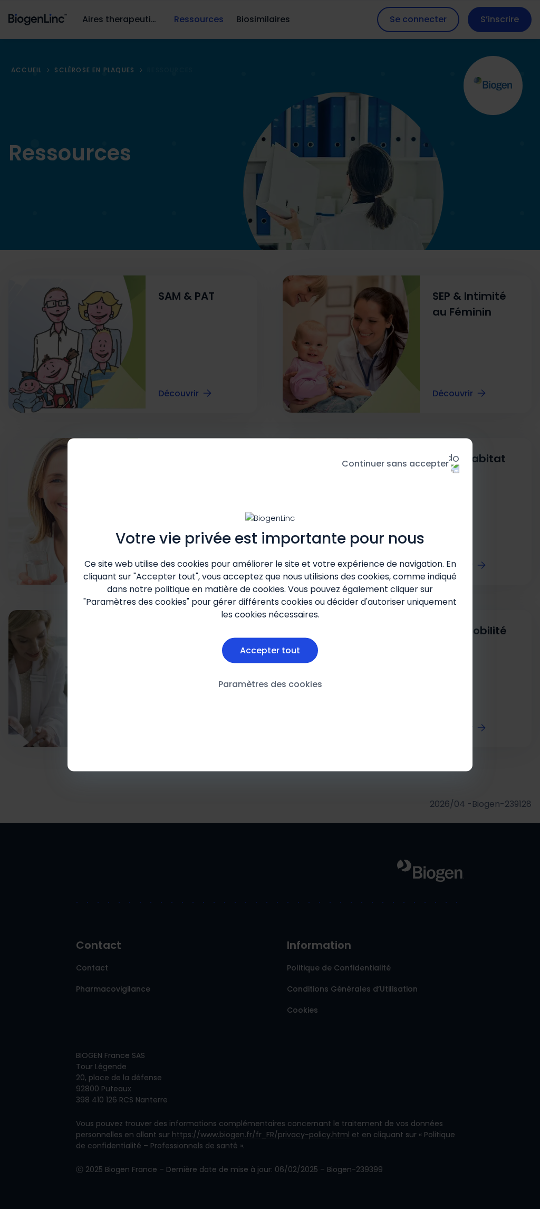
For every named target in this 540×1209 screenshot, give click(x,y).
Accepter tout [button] (270, 650)
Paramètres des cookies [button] (270, 684)
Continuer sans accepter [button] (395, 463)
